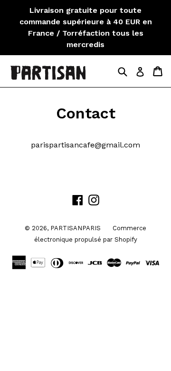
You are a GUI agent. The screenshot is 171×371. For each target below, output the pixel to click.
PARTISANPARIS (75, 228)
